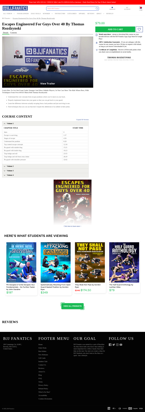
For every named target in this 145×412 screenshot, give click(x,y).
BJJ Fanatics (6, 18)
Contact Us (42, 365)
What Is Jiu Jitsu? (44, 392)
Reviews (90, 13)
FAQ (40, 378)
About (99, 13)
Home (40, 344)
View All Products (72, 306)
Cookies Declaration (45, 399)
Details (5, 33)
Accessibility (42, 395)
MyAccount (127, 8)
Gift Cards (41, 358)
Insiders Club (42, 361)
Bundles (109, 13)
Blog (40, 375)
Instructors (60, 13)
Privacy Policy (43, 385)
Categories (72, 13)
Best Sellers (42, 351)
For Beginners (23, 13)
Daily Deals (36, 13)
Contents (13, 33)
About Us (41, 372)
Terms (40, 382)
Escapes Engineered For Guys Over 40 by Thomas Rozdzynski (34, 18)
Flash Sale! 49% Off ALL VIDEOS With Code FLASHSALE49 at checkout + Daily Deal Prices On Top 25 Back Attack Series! (72, 2)
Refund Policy (43, 389)
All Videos (7, 13)
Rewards (46, 13)
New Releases (43, 355)
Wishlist (112, 9)
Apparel (82, 13)
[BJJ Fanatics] (15, 8)
